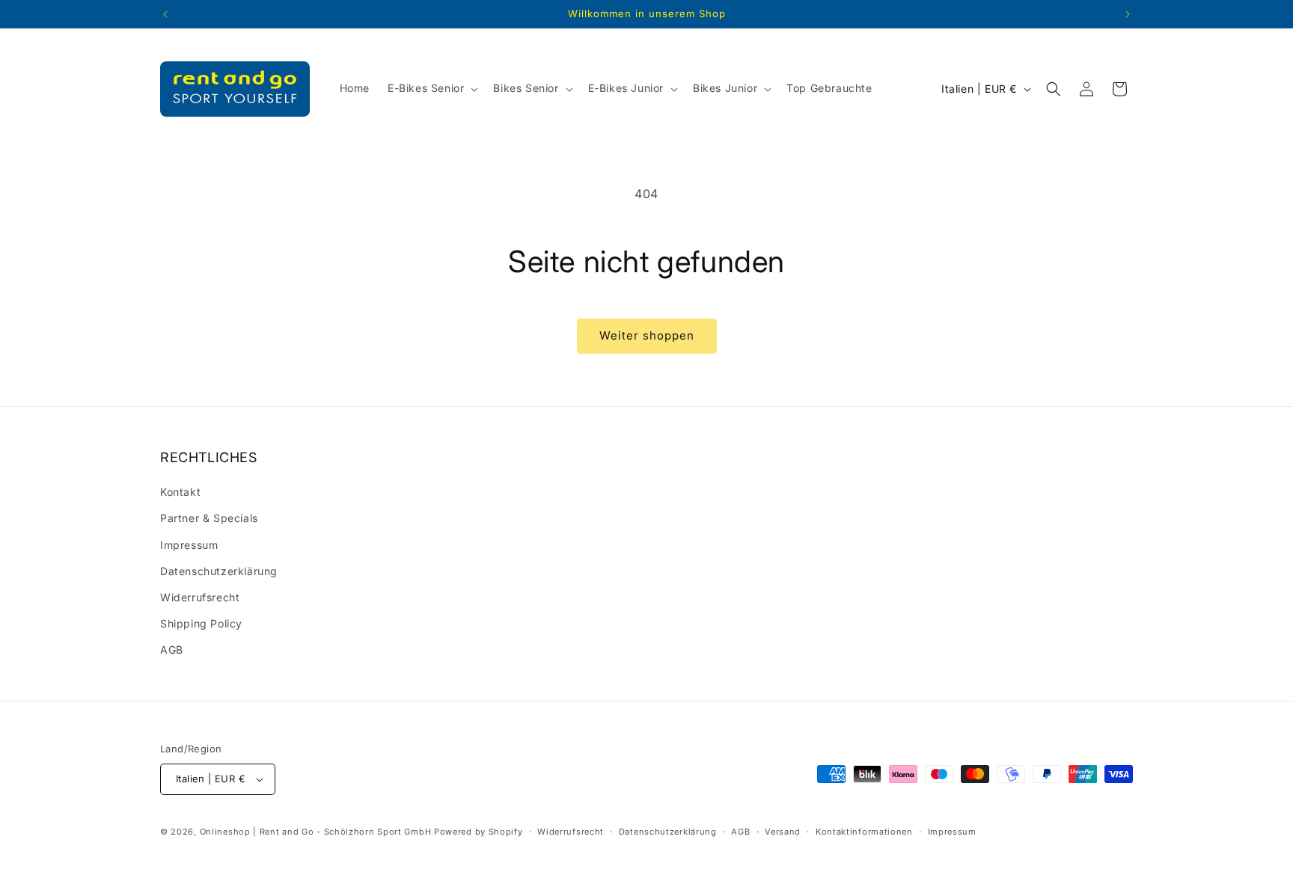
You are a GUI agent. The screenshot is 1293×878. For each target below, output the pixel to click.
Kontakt (180, 491)
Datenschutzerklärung (219, 571)
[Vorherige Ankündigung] (165, 14)
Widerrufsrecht (199, 597)
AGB (171, 649)
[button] (431, 88)
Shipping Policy (201, 623)
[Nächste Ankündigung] (1127, 14)
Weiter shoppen (646, 335)
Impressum (189, 544)
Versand (783, 831)
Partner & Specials (209, 518)
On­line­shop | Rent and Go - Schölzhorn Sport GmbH (316, 831)
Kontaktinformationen (864, 831)
